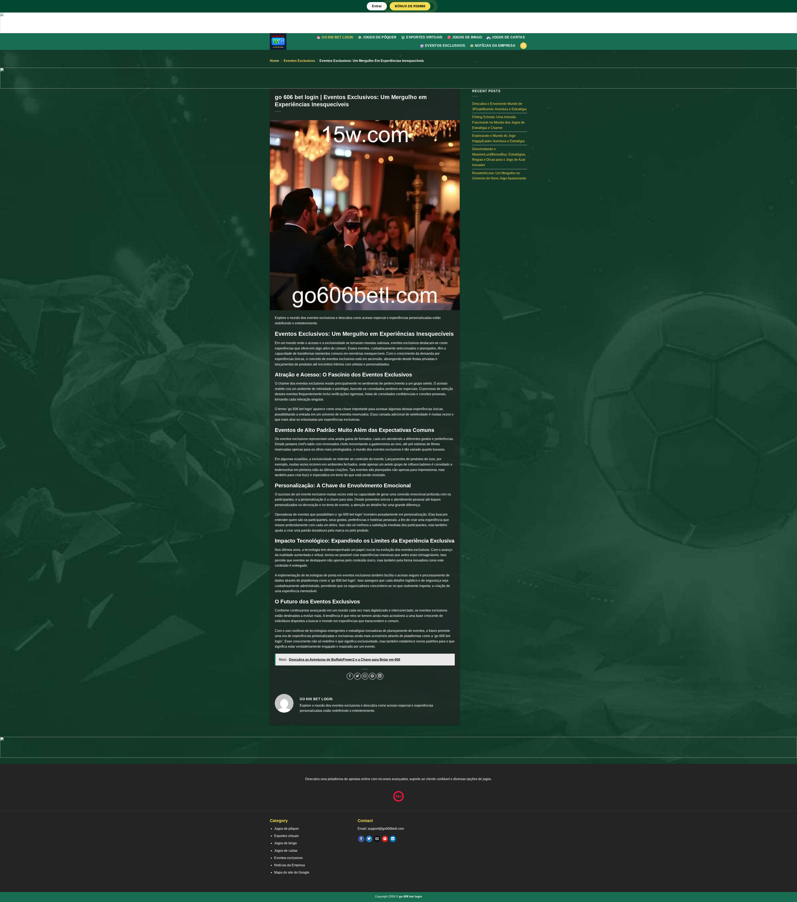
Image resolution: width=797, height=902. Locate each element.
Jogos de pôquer (379, 37)
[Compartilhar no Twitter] (357, 676)
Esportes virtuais (424, 37)
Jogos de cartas (508, 37)
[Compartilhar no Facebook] (350, 676)
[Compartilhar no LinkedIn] (379, 676)
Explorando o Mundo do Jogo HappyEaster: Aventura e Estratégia (498, 138)
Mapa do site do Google (291, 872)
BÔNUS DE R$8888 (410, 6)
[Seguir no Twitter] (369, 839)
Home (274, 61)
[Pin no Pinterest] (372, 676)
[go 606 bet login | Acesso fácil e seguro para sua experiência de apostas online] (285, 41)
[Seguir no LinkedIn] (393, 839)
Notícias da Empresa (495, 45)
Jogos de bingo (467, 37)
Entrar (377, 6)
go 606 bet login (337, 37)
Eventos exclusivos (445, 45)
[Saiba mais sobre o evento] (398, 22)
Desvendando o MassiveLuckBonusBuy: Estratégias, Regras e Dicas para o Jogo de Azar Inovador (499, 157)
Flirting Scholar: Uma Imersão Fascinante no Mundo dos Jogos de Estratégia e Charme (498, 122)
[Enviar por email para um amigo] (365, 676)
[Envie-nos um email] (377, 839)
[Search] (523, 45)
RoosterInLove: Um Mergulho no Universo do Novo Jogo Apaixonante (499, 175)
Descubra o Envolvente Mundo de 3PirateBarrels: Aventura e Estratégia (499, 106)
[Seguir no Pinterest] (385, 839)
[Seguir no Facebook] (361, 839)
